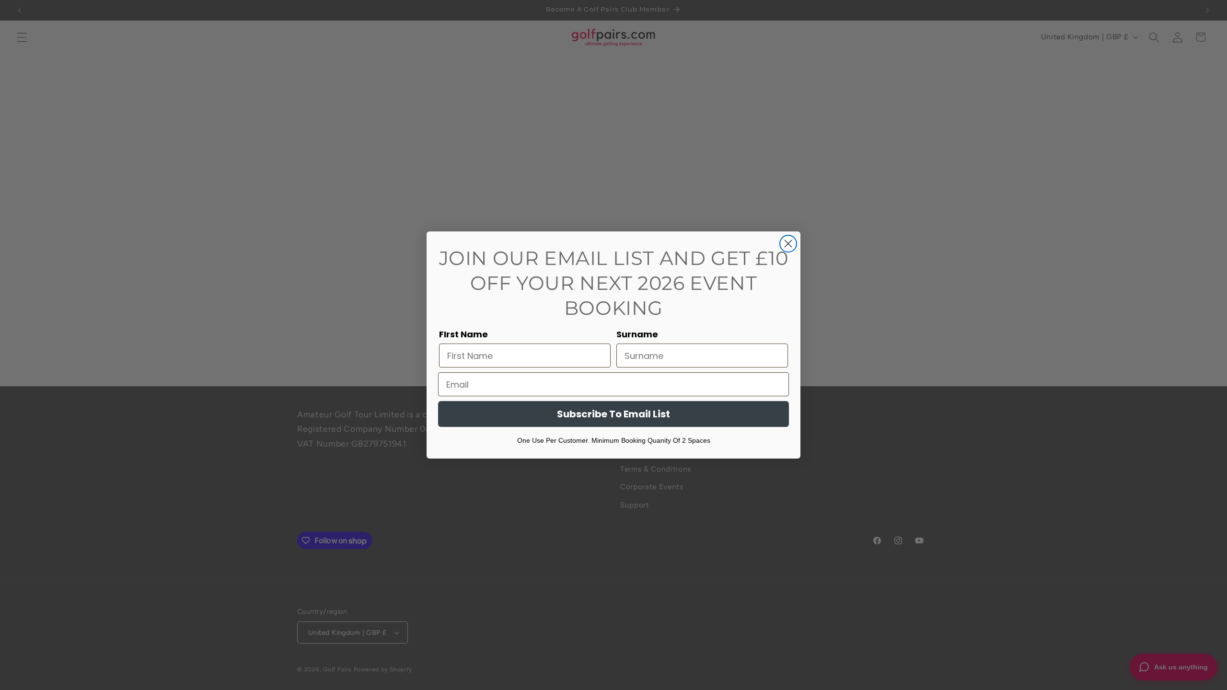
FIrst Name (463, 334)
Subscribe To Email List (613, 414)
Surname (637, 334)
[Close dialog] (788, 243)
